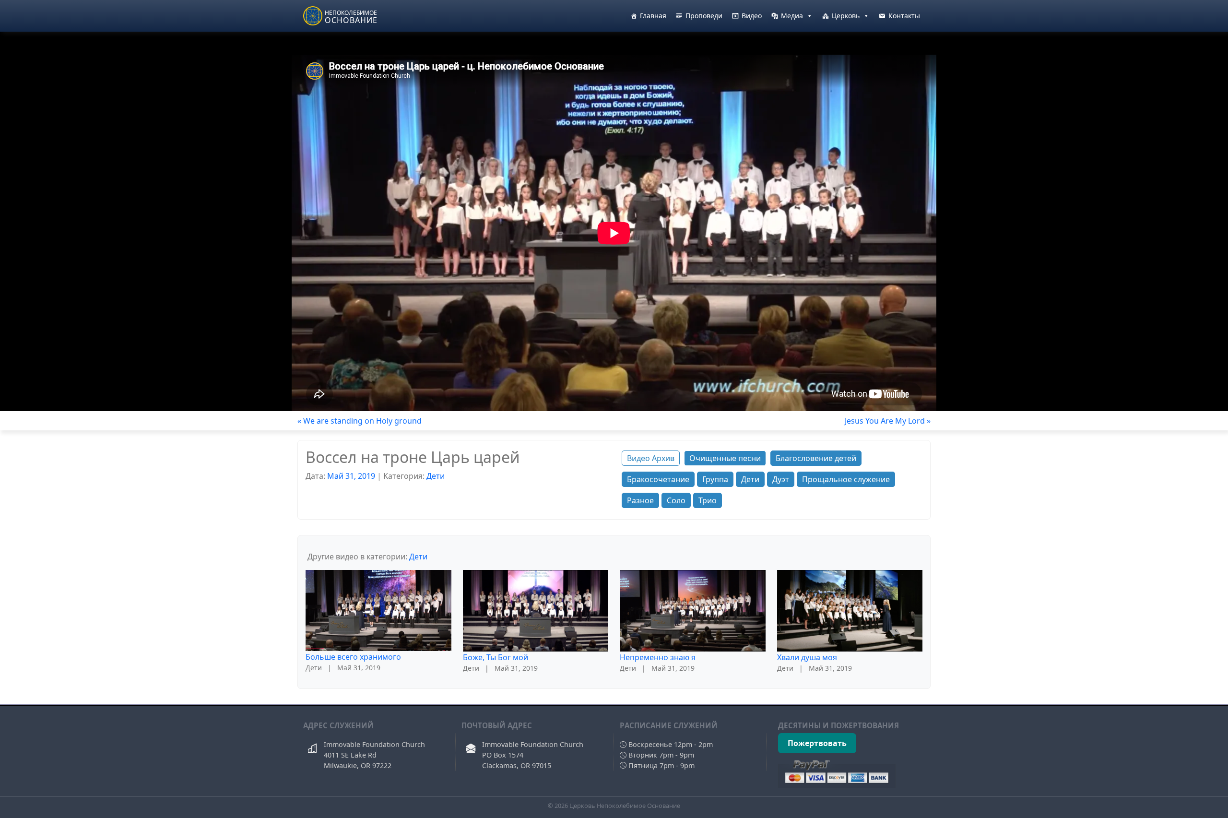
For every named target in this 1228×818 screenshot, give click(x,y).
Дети (435, 476)
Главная (653, 15)
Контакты (904, 15)
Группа (715, 479)
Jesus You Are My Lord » (888, 420)
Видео (752, 15)
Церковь (846, 15)
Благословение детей (816, 458)
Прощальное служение (846, 479)
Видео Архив (650, 458)
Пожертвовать (817, 743)
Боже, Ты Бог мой (495, 657)
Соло (676, 500)
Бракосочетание (658, 479)
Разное (640, 500)
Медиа (792, 15)
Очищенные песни (725, 458)
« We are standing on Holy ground (359, 420)
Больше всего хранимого (353, 657)
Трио (707, 500)
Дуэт (780, 479)
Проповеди (703, 15)
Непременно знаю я (658, 657)
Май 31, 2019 (351, 476)
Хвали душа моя (807, 657)
